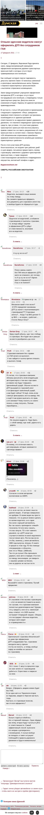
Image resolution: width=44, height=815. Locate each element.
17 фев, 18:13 (18, 192)
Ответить (11, 210)
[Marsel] (3, 715)
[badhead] (5, 507)
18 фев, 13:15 (21, 715)
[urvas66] (5, 491)
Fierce (10, 634)
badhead (12, 508)
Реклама (22, 38)
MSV (10, 580)
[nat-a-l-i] (2, 442)
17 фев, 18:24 (21, 216)
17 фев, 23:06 (18, 461)
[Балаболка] (6, 248)
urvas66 (12, 491)
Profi (9, 351)
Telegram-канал (15, 809)
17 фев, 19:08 (31, 265)
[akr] (2, 685)
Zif (8, 373)
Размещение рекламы (22, 806)
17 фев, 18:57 (27, 331)
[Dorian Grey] (4, 334)
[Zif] (2, 373)
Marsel (11, 715)
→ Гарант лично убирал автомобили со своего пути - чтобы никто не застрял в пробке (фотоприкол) (22, 790)
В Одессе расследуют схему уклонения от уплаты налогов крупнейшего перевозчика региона (12, 17)
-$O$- (11, 664)
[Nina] (3, 191)
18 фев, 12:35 (16, 686)
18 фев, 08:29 (22, 597)
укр (36, 23)
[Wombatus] (5, 299)
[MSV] (3, 580)
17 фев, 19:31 (18, 351)
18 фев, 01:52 (19, 580)
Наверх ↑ (6, 768)
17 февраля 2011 (7, 53)
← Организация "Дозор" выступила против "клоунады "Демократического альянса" (18, 782)
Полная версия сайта (7, 806)
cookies (25, 813)
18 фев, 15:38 (23, 508)
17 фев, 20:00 (19, 373)
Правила (35, 766)
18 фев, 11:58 (24, 664)
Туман (11, 216)
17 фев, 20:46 (23, 442)
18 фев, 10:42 (24, 634)
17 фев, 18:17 (30, 248)
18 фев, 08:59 (26, 491)
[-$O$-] (5, 663)
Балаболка (18, 248)
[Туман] (5, 216)
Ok (32, 813)
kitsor (9, 461)
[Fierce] (3, 634)
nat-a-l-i (10, 442)
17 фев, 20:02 (21, 418)
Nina (9, 192)
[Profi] (3, 351)
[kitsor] (2, 461)
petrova (12, 597)
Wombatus (16, 299)
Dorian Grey (15, 331)
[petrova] (4, 597)
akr (7, 686)
